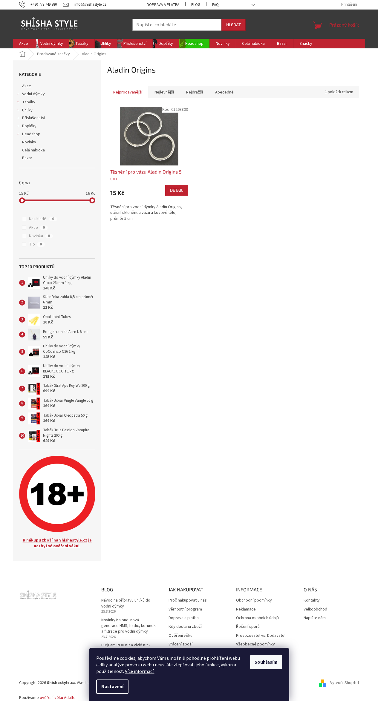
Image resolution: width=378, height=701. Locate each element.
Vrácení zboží (180, 644)
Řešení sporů (248, 627)
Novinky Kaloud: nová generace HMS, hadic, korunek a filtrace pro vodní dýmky (128, 626)
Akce (26, 86)
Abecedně (224, 92)
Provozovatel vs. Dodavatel (260, 636)
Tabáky (28, 102)
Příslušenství (33, 118)
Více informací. (139, 671)
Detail (176, 190)
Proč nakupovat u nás (188, 600)
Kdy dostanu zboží (185, 627)
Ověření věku (180, 636)
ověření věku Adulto (58, 698)
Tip (35, 244)
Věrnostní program (185, 609)
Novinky (29, 142)
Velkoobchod (315, 609)
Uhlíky (27, 110)
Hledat (233, 24)
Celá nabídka (33, 150)
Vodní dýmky (33, 94)
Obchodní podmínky (254, 600)
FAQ (215, 4)
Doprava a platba (163, 4)
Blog (195, 4)
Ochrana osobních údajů (257, 618)
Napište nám (315, 618)
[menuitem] (23, 43)
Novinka (39, 236)
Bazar (27, 158)
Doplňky (29, 126)
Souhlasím (266, 662)
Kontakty (312, 600)
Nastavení (112, 686)
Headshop (31, 134)
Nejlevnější (164, 92)
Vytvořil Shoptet (344, 683)
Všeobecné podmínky (255, 644)
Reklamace (246, 609)
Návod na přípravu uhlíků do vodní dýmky (125, 603)
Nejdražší (194, 92)
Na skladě (41, 219)
